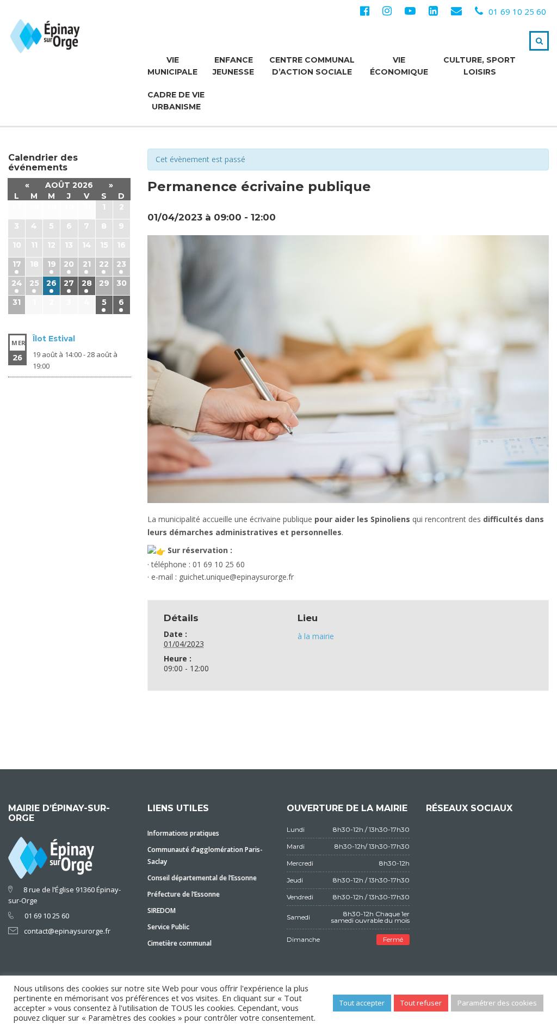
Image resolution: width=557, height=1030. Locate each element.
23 (121, 264)
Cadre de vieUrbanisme (176, 101)
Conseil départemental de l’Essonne (202, 877)
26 (51, 283)
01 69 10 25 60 (517, 11)
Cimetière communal (179, 943)
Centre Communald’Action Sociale (312, 66)
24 (16, 283)
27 (69, 283)
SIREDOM (161, 910)
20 (69, 264)
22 (104, 264)
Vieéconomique (399, 66)
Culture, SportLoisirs (479, 66)
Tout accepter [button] (362, 1003)
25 (34, 283)
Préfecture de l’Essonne (183, 894)
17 (17, 264)
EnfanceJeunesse (233, 66)
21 (87, 264)
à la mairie (316, 636)
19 (51, 264)
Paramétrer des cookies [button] (497, 1003)
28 (87, 283)
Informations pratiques (183, 833)
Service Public (168, 926)
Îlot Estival (54, 339)
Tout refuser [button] (421, 1003)
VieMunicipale (172, 66)
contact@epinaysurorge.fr (67, 931)
